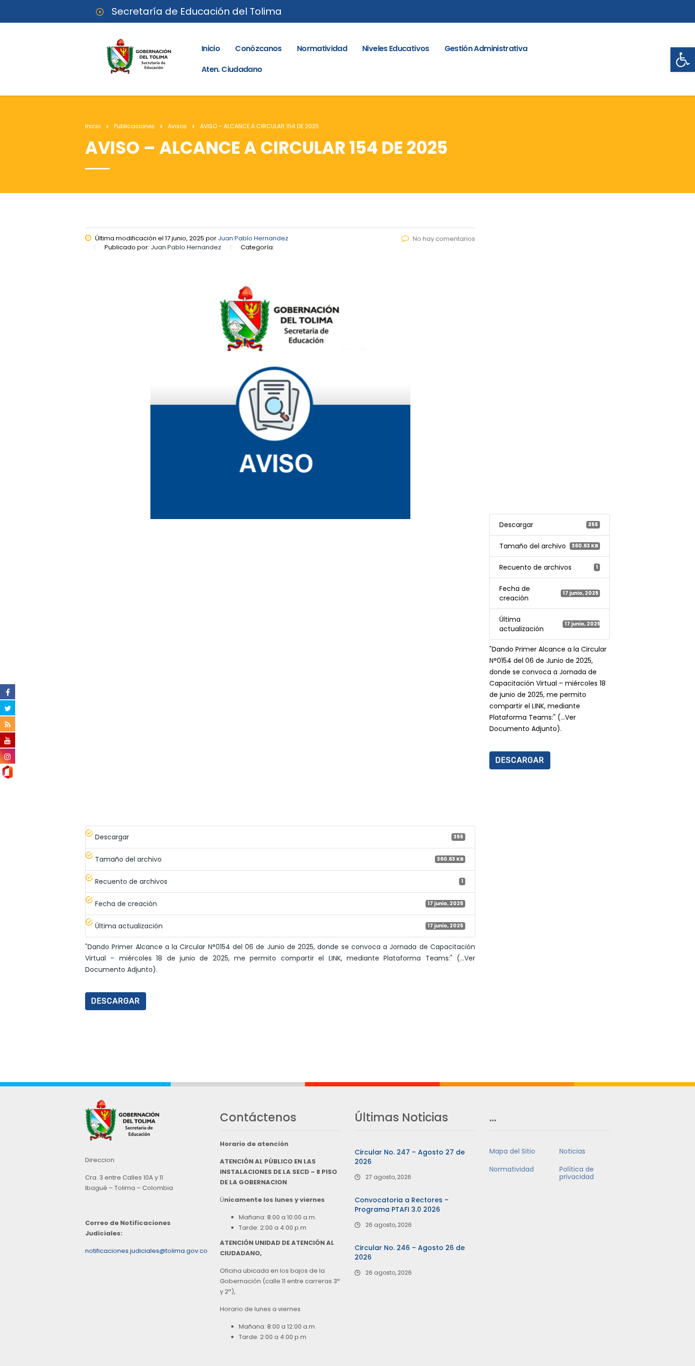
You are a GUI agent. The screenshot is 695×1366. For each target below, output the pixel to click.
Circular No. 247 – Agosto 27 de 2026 (410, 1156)
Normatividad (322, 48)
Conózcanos (258, 48)
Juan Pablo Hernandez (253, 238)
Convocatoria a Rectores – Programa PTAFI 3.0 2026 (402, 1204)
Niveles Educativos (395, 48)
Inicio (210, 48)
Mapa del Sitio (512, 1151)
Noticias (572, 1151)
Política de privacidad (576, 1173)
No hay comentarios (444, 238)
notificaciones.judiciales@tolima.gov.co (146, 1250)
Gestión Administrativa (486, 48)
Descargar (115, 1000)
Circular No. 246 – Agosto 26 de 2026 (410, 1252)
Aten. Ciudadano (231, 69)
